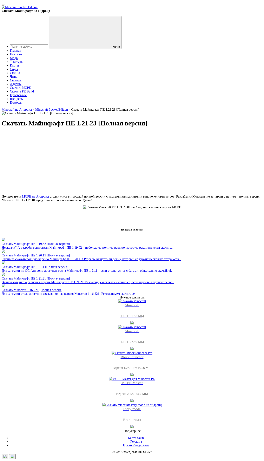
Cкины (15, 73)
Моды (14, 58)
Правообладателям (136, 445)
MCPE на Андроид (35, 196)
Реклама (136, 441)
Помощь (16, 102)
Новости (16, 54)
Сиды (14, 69)
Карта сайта (136, 438)
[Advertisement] (132, 162)
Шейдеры (17, 99)
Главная (15, 50)
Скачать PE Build (22, 91)
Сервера (15, 80)
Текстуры (16, 61)
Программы (18, 95)
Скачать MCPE (20, 87)
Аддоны (15, 84)
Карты (14, 65)
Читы (14, 76)
